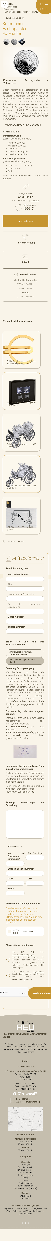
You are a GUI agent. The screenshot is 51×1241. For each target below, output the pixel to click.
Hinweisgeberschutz (38, 1208)
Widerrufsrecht (25, 1214)
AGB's (8, 1211)
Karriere (25, 1198)
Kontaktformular (25, 1186)
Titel (10, 584)
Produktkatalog (10, 7)
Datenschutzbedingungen (23, 954)
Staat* (11, 888)
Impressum (9, 1208)
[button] (47, 4)
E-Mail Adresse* (16, 617)
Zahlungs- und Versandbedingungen (29, 1211)
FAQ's (25, 1178)
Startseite (25, 1162)
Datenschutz (21, 1208)
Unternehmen (25, 1196)
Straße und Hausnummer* (21, 869)
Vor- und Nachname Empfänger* (16, 856)
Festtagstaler (9, 9)
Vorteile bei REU (25, 1172)
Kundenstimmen (25, 1175)
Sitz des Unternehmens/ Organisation (26, 605)
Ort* (30, 878)
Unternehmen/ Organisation (21, 594)
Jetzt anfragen (25, 221)
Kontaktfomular (23, 1099)
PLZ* (10, 878)
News (25, 1180)
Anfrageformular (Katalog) (25, 1188)
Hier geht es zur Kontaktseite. (20, 791)
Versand (35, 200)
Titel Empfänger (35, 853)
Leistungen (25, 1164)
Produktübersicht (25, 1167)
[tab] (6, 42)
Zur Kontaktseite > (25, 1066)
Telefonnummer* (16, 626)
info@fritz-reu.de (28, 1089)
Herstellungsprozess (25, 1170)
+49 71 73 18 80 (29, 1086)
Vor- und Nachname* (18, 574)
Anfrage (7, 178)
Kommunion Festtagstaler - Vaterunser (21, 12)
